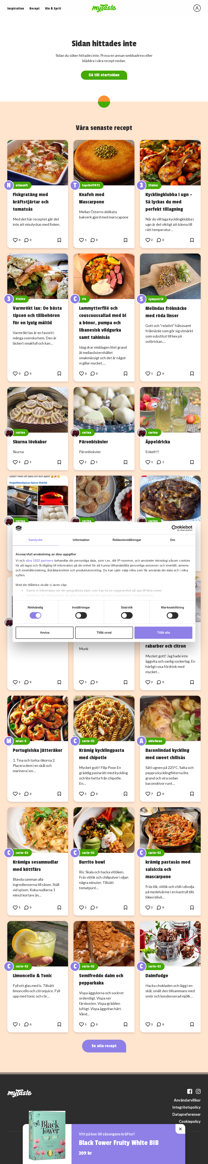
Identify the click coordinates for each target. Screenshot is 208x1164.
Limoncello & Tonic (32, 976)
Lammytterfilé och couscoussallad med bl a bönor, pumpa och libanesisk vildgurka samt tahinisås (102, 322)
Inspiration (15, 8)
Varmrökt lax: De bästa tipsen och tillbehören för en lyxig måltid (37, 315)
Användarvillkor (187, 1100)
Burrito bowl (92, 862)
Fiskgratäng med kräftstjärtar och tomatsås (31, 201)
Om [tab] (172, 540)
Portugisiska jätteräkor (37, 750)
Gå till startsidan (104, 74)
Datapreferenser (186, 1114)
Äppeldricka (157, 442)
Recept (34, 8)
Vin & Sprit (53, 8)
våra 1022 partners (40, 560)
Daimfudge (156, 976)
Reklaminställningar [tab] (127, 540)
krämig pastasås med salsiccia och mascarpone (167, 869)
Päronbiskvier (93, 442)
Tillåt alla (163, 632)
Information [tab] (81, 540)
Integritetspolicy (186, 1107)
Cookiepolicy (190, 1121)
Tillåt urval (104, 632)
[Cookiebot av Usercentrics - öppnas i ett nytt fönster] (174, 528)
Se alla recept (104, 1045)
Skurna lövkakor (30, 442)
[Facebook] (189, 1091)
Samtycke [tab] (35, 540)
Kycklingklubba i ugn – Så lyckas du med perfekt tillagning (168, 201)
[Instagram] (198, 1091)
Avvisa (44, 632)
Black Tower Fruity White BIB (119, 1143)
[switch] (81, 615)
